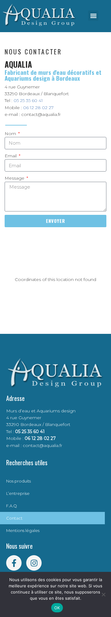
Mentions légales (22, 530)
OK (57, 607)
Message (15, 178)
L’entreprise (18, 493)
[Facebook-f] (14, 563)
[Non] (103, 594)
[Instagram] (34, 563)
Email (11, 156)
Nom (11, 133)
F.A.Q (11, 505)
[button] (93, 16)
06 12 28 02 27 (38, 107)
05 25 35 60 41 (28, 100)
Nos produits (18, 481)
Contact (14, 518)
